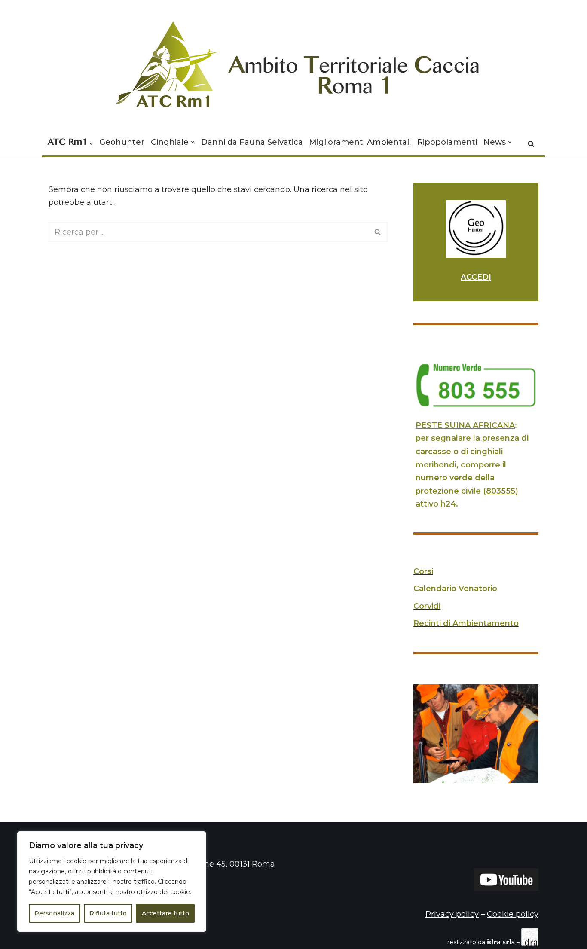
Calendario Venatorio (455, 588)
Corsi (423, 571)
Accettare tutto (165, 913)
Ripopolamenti (447, 142)
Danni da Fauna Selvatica (252, 142)
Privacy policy (452, 914)
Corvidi (426, 606)
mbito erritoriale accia (354, 70)
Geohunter (121, 142)
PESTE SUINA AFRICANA (465, 425)
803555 (500, 491)
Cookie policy (512, 914)
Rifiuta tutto (108, 913)
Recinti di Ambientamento (466, 623)
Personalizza (54, 913)
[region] (111, 881)
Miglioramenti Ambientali (360, 142)
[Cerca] (531, 143)
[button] (91, 144)
